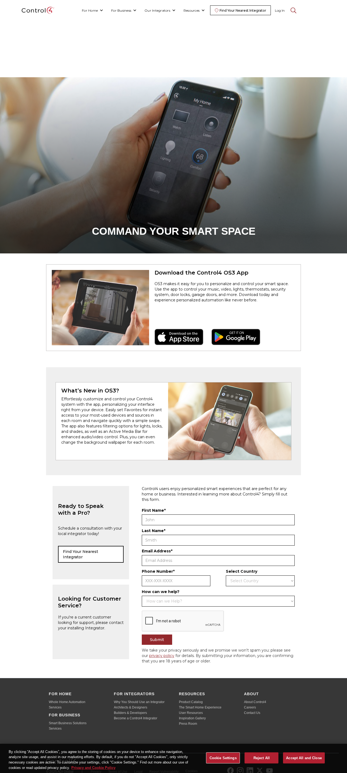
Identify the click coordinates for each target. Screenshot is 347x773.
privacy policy (161, 655)
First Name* (154, 510)
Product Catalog (191, 702)
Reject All (261, 758)
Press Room (188, 724)
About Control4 (255, 702)
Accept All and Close (304, 758)
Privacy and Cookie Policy (93, 767)
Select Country (241, 571)
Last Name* (153, 530)
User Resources (191, 713)
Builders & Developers (130, 713)
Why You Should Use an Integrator (139, 702)
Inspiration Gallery (192, 718)
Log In (280, 10)
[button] (92, 10)
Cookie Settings (223, 758)
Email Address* (157, 551)
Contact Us (252, 713)
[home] (38, 10)
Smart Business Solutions (67, 723)
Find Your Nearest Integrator (80, 554)
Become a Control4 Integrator (135, 718)
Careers (250, 707)
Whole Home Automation (67, 702)
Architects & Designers (130, 707)
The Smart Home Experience (200, 707)
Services (55, 707)
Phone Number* (158, 571)
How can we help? (160, 591)
